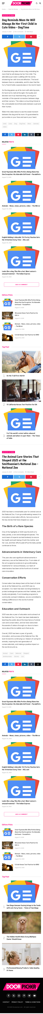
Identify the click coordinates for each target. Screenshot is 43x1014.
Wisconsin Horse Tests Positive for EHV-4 (26, 314)
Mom (29, 123)
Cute (10, 123)
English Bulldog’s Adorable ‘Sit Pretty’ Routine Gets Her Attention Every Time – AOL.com (21, 238)
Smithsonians (7, 656)
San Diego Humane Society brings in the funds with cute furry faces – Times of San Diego (24, 906)
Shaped (26, 653)
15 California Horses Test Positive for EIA (22, 404)
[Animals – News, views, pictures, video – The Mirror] (21, 192)
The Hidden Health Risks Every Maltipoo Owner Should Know (21, 938)
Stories (16, 656)
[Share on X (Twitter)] (19, 36)
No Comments (19, 31)
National (18, 653)
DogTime (22, 123)
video (5, 127)
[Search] (40, 3)
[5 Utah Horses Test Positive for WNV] (7, 337)
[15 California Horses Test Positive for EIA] (21, 391)
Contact (6, 1002)
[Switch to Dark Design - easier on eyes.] (36, 3)
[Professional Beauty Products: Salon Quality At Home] (21, 954)
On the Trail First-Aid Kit (16, 375)
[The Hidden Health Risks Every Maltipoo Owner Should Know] (21, 923)
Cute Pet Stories (8, 15)
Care (11, 653)
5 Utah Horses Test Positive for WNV (27, 334)
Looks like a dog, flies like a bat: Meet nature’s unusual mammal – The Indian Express (19, 272)
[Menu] (3, 3)
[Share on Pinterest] (31, 36)
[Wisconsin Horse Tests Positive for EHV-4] (7, 315)
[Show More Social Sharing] (39, 36)
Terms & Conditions (32, 1002)
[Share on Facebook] (7, 36)
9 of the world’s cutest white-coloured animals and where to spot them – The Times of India (23, 436)
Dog (15, 123)
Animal (5, 653)
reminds (36, 123)
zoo (22, 656)
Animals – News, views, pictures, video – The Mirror (21, 205)
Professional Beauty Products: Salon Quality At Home (23, 969)
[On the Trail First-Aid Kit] (21, 362)
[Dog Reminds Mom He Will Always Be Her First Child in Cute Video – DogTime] (21, 54)
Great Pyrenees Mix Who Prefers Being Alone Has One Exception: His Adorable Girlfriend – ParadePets (21, 173)
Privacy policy (17, 1002)
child (4, 123)
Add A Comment (21, 284)
